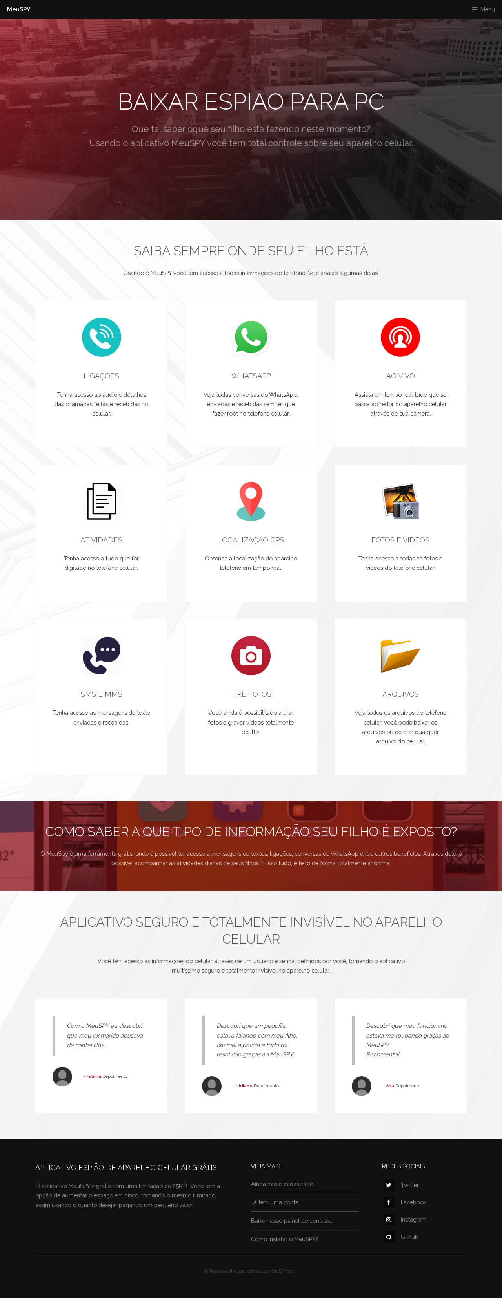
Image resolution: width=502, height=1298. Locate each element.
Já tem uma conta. (275, 1202)
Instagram (414, 1219)
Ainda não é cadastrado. (283, 1183)
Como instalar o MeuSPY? (284, 1239)
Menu (487, 9)
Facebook (414, 1202)
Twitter (410, 1185)
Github (409, 1236)
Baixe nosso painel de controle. (292, 1220)
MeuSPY (19, 9)
